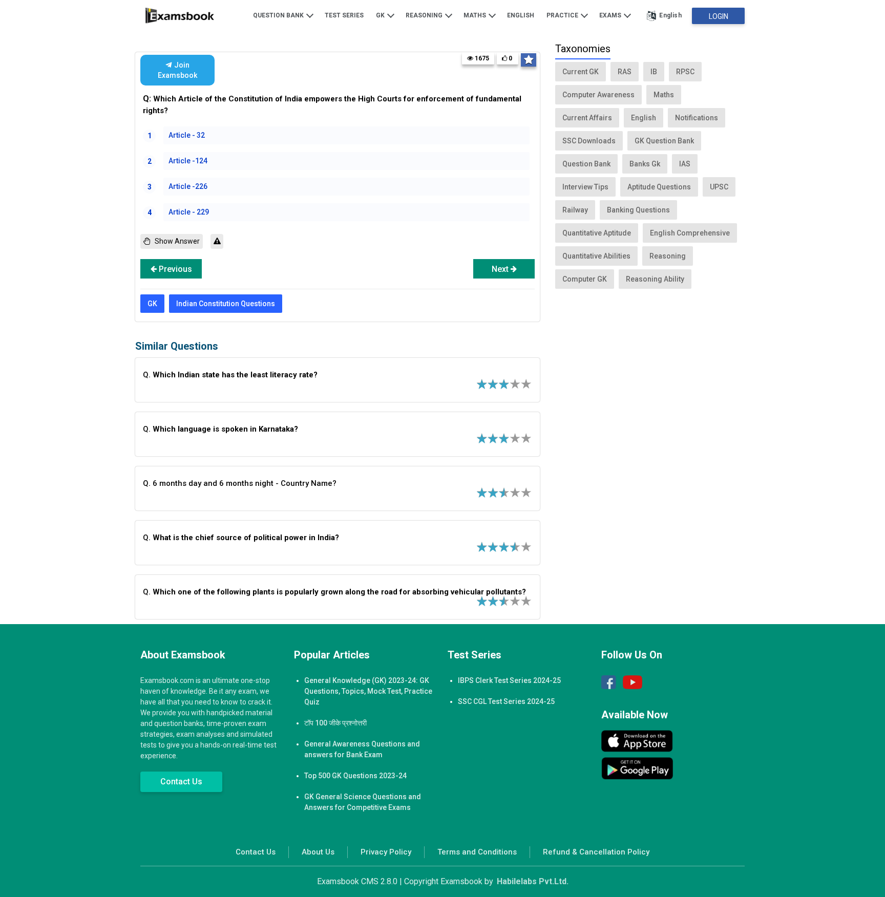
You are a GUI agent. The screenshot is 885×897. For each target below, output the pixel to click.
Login (718, 16)
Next (501, 269)
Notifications (696, 118)
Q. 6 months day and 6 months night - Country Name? (239, 483)
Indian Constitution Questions (225, 304)
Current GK (580, 72)
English (520, 15)
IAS (684, 164)
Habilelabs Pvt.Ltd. (532, 881)
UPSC (719, 187)
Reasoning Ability (655, 279)
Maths (475, 15)
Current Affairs (587, 118)
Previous (174, 269)
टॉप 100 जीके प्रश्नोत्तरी (335, 723)
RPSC (685, 72)
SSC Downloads (589, 141)
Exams (611, 15)
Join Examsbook (177, 70)
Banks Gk (644, 164)
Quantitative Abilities (596, 256)
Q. (230, 374)
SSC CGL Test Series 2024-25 (506, 701)
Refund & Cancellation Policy (596, 852)
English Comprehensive (690, 233)
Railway (575, 210)
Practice (563, 15)
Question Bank (279, 15)
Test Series (344, 15)
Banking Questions (638, 210)
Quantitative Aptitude (596, 233)
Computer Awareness (598, 95)
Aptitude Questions (659, 187)
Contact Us (181, 781)
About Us (318, 852)
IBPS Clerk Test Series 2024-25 (509, 680)
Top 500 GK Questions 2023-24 (355, 776)
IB (653, 72)
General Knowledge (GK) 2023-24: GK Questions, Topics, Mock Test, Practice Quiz (368, 691)
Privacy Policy (386, 852)
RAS (624, 72)
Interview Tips (585, 187)
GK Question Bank (664, 141)
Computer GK (584, 279)
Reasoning (425, 15)
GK (381, 15)
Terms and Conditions (477, 852)
